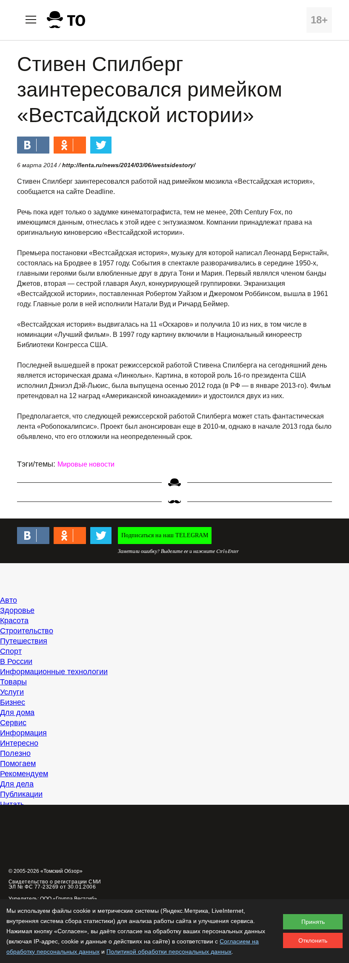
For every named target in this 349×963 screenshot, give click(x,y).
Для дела (17, 784)
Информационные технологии (54, 671)
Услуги (12, 692)
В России (16, 661)
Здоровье (17, 610)
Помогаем (18, 763)
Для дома (17, 712)
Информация (23, 733)
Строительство (26, 631)
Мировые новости (85, 464)
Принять (313, 921)
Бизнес (12, 702)
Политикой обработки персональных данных (169, 951)
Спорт (11, 651)
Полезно (15, 753)
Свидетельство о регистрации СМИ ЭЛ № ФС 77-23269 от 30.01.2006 (55, 884)
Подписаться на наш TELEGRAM (164, 535)
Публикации (21, 794)
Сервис (13, 722)
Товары (13, 682)
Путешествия (23, 641)
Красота (14, 620)
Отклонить (312, 940)
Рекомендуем (24, 773)
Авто (8, 600)
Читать (12, 804)
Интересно (19, 743)
